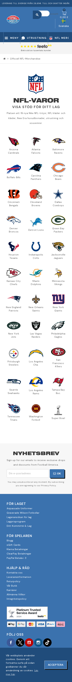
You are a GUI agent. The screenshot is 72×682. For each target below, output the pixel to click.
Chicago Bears (58, 177)
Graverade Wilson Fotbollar (23, 512)
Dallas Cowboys (58, 203)
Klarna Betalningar (17, 549)
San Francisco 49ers (58, 363)
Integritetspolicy (16, 598)
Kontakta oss (14, 572)
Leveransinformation (19, 576)
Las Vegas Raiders (36, 335)
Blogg (10, 540)
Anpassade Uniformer (19, 508)
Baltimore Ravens (58, 151)
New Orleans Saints (36, 309)
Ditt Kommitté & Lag (19, 525)
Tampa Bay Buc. (58, 391)
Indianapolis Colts (36, 256)
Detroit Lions (36, 229)
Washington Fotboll (36, 418)
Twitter (20, 642)
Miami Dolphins (36, 282)
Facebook (11, 642)
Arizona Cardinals (13, 151)
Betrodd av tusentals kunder (36, 50)
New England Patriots (13, 309)
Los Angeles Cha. (36, 363)
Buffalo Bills (14, 177)
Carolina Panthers (36, 177)
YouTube (29, 642)
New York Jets (13, 335)
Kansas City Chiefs (14, 282)
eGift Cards (14, 544)
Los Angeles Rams (36, 392)
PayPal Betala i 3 (16, 557)
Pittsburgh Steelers (14, 363)
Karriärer (12, 590)
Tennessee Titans (13, 418)
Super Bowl (58, 418)
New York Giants (58, 309)
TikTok (47, 642)
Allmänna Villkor (16, 594)
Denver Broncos (14, 230)
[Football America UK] (13, 19)
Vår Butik (12, 585)
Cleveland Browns (36, 203)
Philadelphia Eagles (58, 335)
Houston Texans (14, 256)
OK (58, 473)
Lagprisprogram (16, 521)
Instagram (38, 642)
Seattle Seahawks (14, 391)
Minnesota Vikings (58, 282)
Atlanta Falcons (36, 151)
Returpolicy (13, 581)
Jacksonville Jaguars (58, 256)
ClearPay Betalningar (19, 553)
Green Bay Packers (58, 230)
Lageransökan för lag (19, 517)
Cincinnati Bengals (14, 203)
